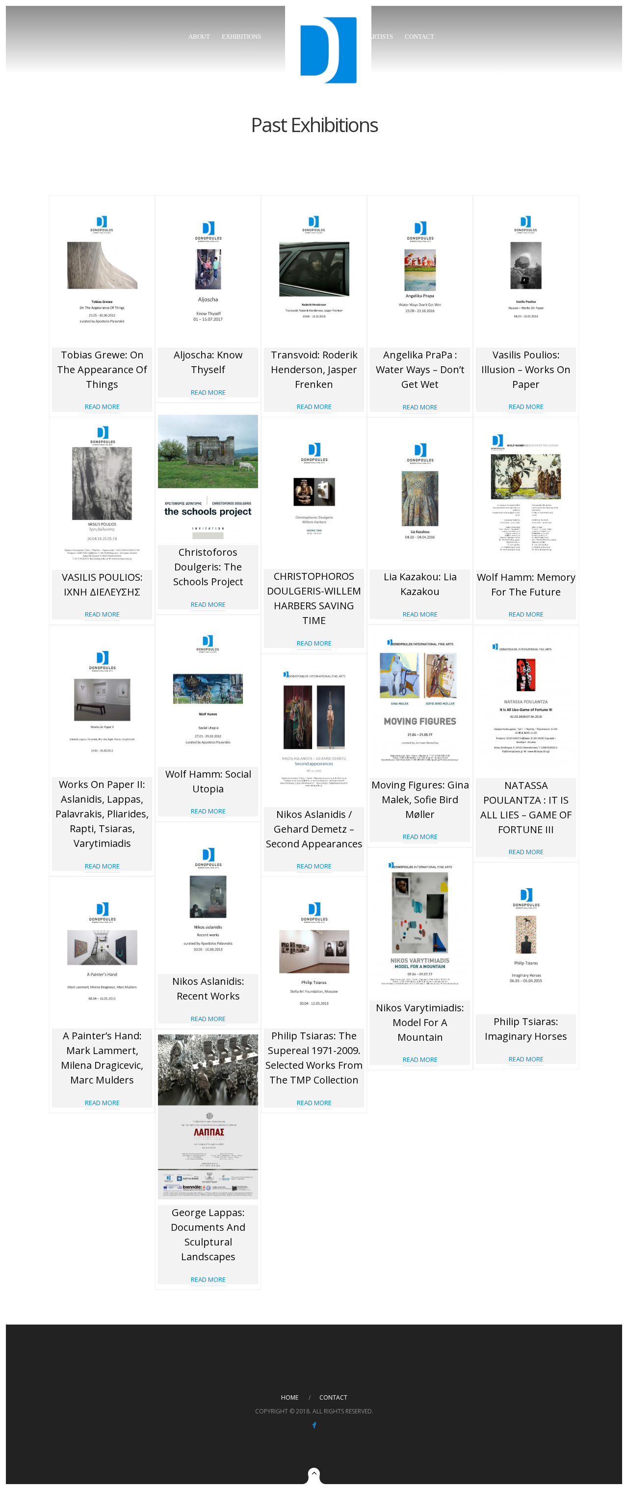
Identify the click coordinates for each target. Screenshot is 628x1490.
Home (289, 1397)
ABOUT (199, 36)
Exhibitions (241, 36)
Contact (419, 36)
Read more (102, 406)
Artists (380, 36)
